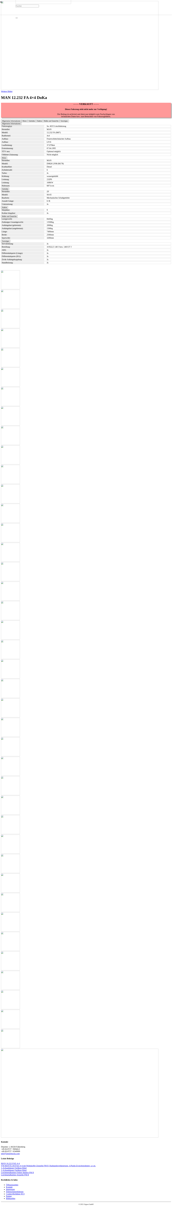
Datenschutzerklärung (14, 1192)
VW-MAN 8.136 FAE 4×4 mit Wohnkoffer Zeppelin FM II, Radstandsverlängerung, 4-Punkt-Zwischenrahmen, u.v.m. (48, 1166)
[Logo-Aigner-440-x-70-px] (43, 3)
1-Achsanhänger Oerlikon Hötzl (14, 1168)
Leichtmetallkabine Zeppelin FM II (15, 1175)
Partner (9, 1196)
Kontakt (9, 1187)
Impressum (10, 1189)
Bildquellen (10, 1198)
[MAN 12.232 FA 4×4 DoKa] (79, 89)
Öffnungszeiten (12, 1185)
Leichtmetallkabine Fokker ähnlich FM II (17, 1172)
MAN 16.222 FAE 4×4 (10, 1163)
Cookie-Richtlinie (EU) (15, 1194)
